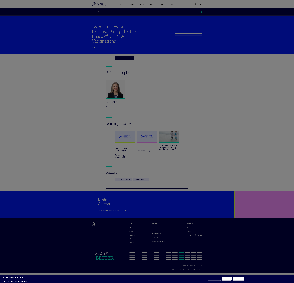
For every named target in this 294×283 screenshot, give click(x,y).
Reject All (226, 278)
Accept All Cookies (238, 278)
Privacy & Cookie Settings (214, 278)
